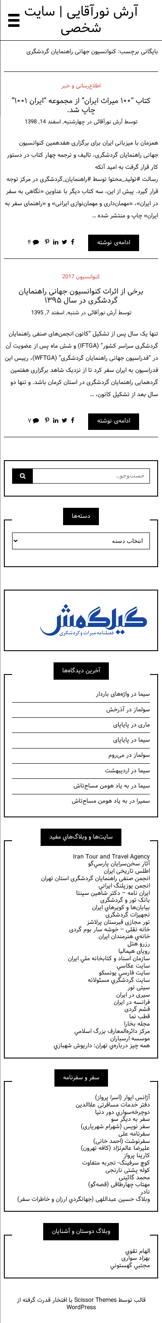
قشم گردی (137, 1009)
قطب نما (139, 1017)
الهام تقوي (137, 1251)
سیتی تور (138, 988)
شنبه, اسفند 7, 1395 (55, 313)
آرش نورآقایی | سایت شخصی (81, 20)
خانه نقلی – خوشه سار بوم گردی (109, 930)
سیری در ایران (133, 995)
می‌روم (116, 755)
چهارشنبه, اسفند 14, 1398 (55, 122)
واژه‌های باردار (112, 694)
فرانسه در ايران (132, 1002)
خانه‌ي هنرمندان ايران (124, 937)
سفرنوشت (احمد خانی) (121, 1141)
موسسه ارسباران (130, 1039)
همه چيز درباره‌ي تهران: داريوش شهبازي (102, 1046)
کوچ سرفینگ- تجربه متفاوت (116, 1163)
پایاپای (121, 725)
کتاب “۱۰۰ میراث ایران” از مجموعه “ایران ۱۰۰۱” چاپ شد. (81, 105)
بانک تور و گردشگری (125, 900)
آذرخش (115, 710)
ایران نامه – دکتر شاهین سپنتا (113, 893)
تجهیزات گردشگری (127, 915)
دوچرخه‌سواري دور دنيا (122, 1112)
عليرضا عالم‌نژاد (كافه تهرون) (115, 1148)
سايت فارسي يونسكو (124, 973)
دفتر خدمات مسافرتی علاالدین (113, 1105)
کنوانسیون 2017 (81, 277)
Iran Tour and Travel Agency (111, 857)
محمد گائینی (134, 1178)
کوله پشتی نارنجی (127, 1170)
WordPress (81, 1308)
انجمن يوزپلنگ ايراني (124, 886)
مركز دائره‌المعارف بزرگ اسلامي (112, 1031)
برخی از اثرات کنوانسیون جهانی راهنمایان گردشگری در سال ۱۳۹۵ (81, 296)
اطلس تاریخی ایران (127, 871)
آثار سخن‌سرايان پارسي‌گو (119, 864)
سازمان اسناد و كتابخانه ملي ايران (109, 959)
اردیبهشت (117, 771)
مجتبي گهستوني (130, 1266)
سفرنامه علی (134, 1134)
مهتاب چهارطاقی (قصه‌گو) (119, 1185)
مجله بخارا (137, 1024)
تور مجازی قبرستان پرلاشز (118, 922)
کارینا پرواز (137, 1156)
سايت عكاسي (133, 966)
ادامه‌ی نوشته (113, 243)
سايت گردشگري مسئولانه (119, 980)
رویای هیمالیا (134, 951)
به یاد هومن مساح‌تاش (101, 786)
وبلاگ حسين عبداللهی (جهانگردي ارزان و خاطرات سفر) (83, 1199)
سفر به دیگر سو (130, 1119)
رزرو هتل (138, 944)
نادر (145, 1192)
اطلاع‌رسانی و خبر (81, 86)
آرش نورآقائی (108, 122)
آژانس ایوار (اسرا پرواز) (122, 1098)
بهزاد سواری (135, 1258)
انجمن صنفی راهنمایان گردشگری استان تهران (95, 879)
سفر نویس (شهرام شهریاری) (115, 1127)
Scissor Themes (95, 1300)
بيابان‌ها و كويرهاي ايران (121, 908)
